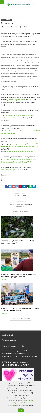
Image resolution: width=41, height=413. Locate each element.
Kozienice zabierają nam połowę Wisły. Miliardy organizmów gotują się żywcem (18, 276)
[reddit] (17, 186)
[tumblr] (27, 186)
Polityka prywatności (9, 340)
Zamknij (21, 411)
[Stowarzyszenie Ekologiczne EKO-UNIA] (20, 2)
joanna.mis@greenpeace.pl (16, 100)
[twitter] (10, 186)
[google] (13, 186)
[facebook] (7, 186)
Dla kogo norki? (20, 194)
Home (2, 17)
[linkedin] (24, 186)
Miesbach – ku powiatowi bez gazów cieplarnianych (20, 204)
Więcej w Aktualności (20, 212)
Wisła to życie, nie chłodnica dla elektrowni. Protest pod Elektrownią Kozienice (20, 309)
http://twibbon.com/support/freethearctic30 (19, 151)
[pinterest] (20, 186)
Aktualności (9, 17)
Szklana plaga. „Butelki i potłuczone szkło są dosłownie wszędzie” (17, 242)
